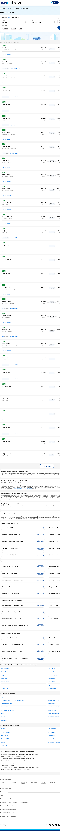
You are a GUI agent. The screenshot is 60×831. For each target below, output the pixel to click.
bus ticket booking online (48, 498)
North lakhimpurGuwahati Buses (12, 580)
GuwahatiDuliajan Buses (10, 555)
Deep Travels (4, 717)
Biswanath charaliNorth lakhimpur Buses (15, 658)
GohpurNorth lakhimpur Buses (12, 651)
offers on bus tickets (9, 516)
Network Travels (5, 681)
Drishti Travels (4, 745)
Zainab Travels (4, 678)
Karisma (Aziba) (5, 685)
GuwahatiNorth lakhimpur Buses (12, 541)
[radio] (6, 17)
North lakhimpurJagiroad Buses (12, 612)
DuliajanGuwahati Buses (10, 593)
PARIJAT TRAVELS (5, 732)
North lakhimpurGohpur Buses (12, 618)
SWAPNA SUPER (5, 668)
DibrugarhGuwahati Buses (11, 573)
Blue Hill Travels (5, 671)
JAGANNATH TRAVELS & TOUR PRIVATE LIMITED (13, 700)
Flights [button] (3, 8)
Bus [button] (10, 8)
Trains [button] (17, 8)
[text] (2, 9)
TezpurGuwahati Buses (10, 587)
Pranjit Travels (4, 675)
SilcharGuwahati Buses (10, 566)
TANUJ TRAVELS (5, 707)
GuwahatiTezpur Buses (10, 548)
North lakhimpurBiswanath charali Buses (15, 625)
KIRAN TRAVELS (5, 735)
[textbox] (14, 22)
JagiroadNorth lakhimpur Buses (12, 644)
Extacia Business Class (6, 703)
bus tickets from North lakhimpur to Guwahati (23, 488)
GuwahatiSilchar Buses (10, 528)
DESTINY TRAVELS (5, 688)
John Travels (4, 720)
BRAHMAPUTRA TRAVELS (7, 710)
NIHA (2, 713)
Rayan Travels (4, 697)
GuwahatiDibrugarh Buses (11, 534)
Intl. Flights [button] (25, 8)
